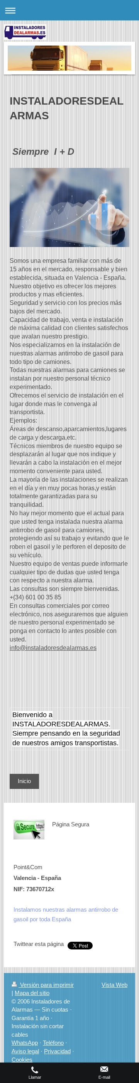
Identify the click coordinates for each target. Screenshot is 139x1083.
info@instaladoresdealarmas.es (53, 648)
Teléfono (53, 1042)
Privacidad (57, 1051)
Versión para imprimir (46, 984)
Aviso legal (25, 1051)
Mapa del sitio (32, 993)
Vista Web (114, 984)
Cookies (22, 1059)
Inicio (24, 781)
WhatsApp (25, 1042)
